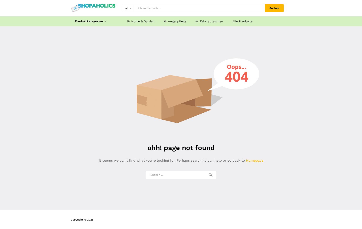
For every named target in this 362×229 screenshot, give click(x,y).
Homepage (254, 160)
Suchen (274, 8)
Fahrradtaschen (211, 21)
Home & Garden (142, 21)
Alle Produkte (242, 21)
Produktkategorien (89, 21)
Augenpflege (177, 21)
